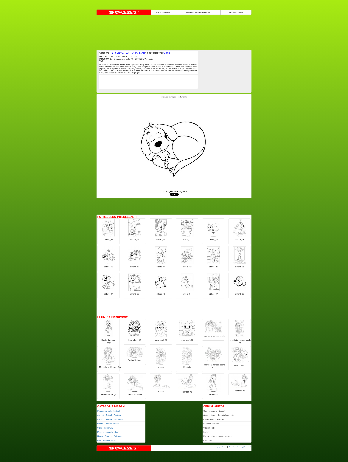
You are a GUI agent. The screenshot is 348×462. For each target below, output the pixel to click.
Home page (216, 447)
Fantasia (117, 415)
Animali (109, 415)
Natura (100, 436)
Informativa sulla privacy (235, 447)
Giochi (100, 423)
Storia (99, 427)
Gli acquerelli (209, 427)
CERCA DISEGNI (162, 12)
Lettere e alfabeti (112, 423)
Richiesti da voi (109, 440)
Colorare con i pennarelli (213, 419)
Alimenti (100, 415)
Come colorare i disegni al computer (218, 415)
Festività (101, 419)
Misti (99, 440)
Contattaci (207, 440)
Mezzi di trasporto (105, 432)
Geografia (108, 427)
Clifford (166, 53)
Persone (108, 436)
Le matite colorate (211, 423)
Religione (118, 436)
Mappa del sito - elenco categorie (217, 436)
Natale (109, 419)
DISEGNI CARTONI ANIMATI (197, 12)
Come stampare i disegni (214, 411)
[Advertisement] (174, 32)
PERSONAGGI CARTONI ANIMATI (128, 53)
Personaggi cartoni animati (108, 411)
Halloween (118, 419)
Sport (116, 432)
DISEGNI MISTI (236, 12)
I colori (206, 432)
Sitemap (224, 447)
